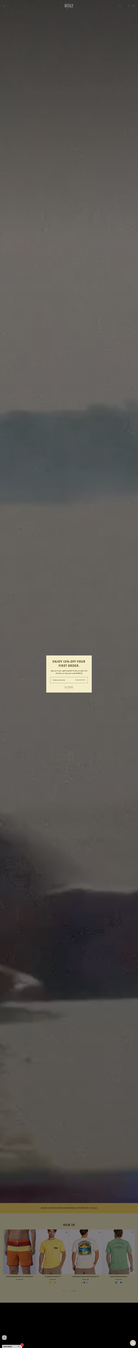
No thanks (69, 687)
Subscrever (80, 680)
